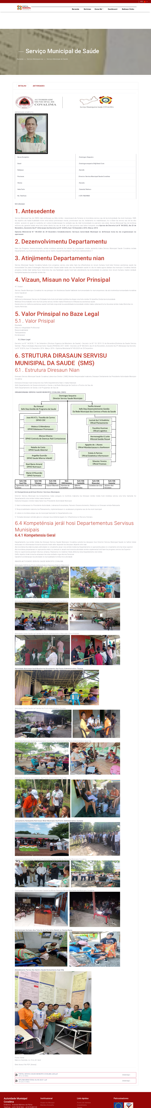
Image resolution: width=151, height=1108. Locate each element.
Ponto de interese (84, 1103)
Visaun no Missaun (47, 1103)
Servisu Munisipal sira (35, 59)
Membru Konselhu (47, 1105)
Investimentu (82, 1105)
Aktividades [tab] (39, 86)
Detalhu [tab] (22, 86)
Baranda (20, 59)
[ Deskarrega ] (126, 1075)
